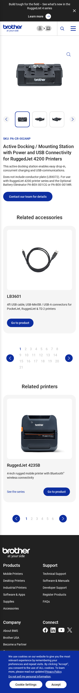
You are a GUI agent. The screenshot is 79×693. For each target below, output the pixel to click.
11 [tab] (34, 355)
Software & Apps (14, 594)
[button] (39, 79)
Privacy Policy (53, 671)
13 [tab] (48, 355)
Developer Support (55, 588)
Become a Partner (15, 644)
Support (50, 565)
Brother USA (11, 638)
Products (11, 565)
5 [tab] (41, 349)
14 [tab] (55, 355)
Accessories (11, 608)
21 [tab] (21, 367)
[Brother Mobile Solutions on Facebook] (45, 630)
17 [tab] (35, 361)
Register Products (54, 594)
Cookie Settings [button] (25, 684)
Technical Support (54, 574)
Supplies (8, 601)
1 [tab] (20, 349)
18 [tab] (43, 361)
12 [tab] (41, 355)
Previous (6, 119)
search (62, 28)
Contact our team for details (28, 197)
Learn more (35, 16)
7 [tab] (52, 349)
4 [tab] (36, 349)
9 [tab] (20, 355)
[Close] (74, 10)
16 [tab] (28, 361)
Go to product (20, 323)
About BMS (10, 631)
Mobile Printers (13, 574)
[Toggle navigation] (73, 28)
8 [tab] (57, 349)
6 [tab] (47, 349)
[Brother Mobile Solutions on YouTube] (61, 630)
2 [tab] (26, 349)
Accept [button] (56, 684)
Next (73, 119)
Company (12, 622)
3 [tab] (31, 349)
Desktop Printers (14, 581)
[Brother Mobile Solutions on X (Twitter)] (69, 630)
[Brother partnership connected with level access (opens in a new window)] (44, 28)
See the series (16, 492)
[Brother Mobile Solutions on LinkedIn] (53, 630)
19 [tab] (50, 361)
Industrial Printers (15, 588)
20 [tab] (57, 361)
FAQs (46, 601)
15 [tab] (21, 361)
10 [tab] (26, 355)
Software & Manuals (56, 581)
